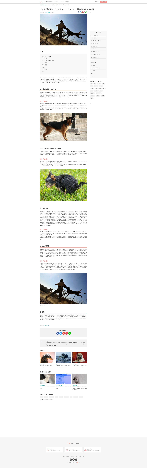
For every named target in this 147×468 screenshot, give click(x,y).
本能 (51, 399)
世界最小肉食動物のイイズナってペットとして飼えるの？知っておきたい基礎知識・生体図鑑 (79, 388)
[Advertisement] (98, 20)
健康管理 (93, 48)
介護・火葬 (94, 59)
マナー (61, 397)
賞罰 (100, 88)
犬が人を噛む (44, 68)
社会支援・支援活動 (95, 68)
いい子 (81, 397)
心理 (42, 397)
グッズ (98, 95)
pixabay (43, 141)
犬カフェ (51, 397)
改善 (92, 86)
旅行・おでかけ (94, 43)
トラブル (92, 93)
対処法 (46, 397)
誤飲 (92, 98)
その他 (93, 76)
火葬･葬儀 (67, 2)
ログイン (96, 1)
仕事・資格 (93, 70)
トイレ (96, 86)
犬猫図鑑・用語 (42, 385)
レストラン (61, 2)
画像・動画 (94, 65)
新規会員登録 (103, 1)
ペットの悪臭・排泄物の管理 (48, 60)
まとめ (43, 71)
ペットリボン (42, 4)
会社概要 (72, 456)
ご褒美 (92, 88)
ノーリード (99, 93)
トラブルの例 (44, 58)
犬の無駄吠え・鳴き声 (46, 57)
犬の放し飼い (44, 64)
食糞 (42, 399)
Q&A (64, 456)
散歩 (96, 90)
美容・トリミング (95, 57)
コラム (93, 73)
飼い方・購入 (94, 35)
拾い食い (92, 95)
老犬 (57, 397)
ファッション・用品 (59, 385)
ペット (101, 86)
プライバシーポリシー (80, 456)
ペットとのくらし (95, 51)
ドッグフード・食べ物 (96, 40)
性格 (104, 88)
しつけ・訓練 (47, 4)
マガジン (56, 2)
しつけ (46, 399)
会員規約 (67, 456)
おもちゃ (75, 397)
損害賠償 (66, 397)
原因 (104, 83)
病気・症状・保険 (95, 46)
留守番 (103, 95)
